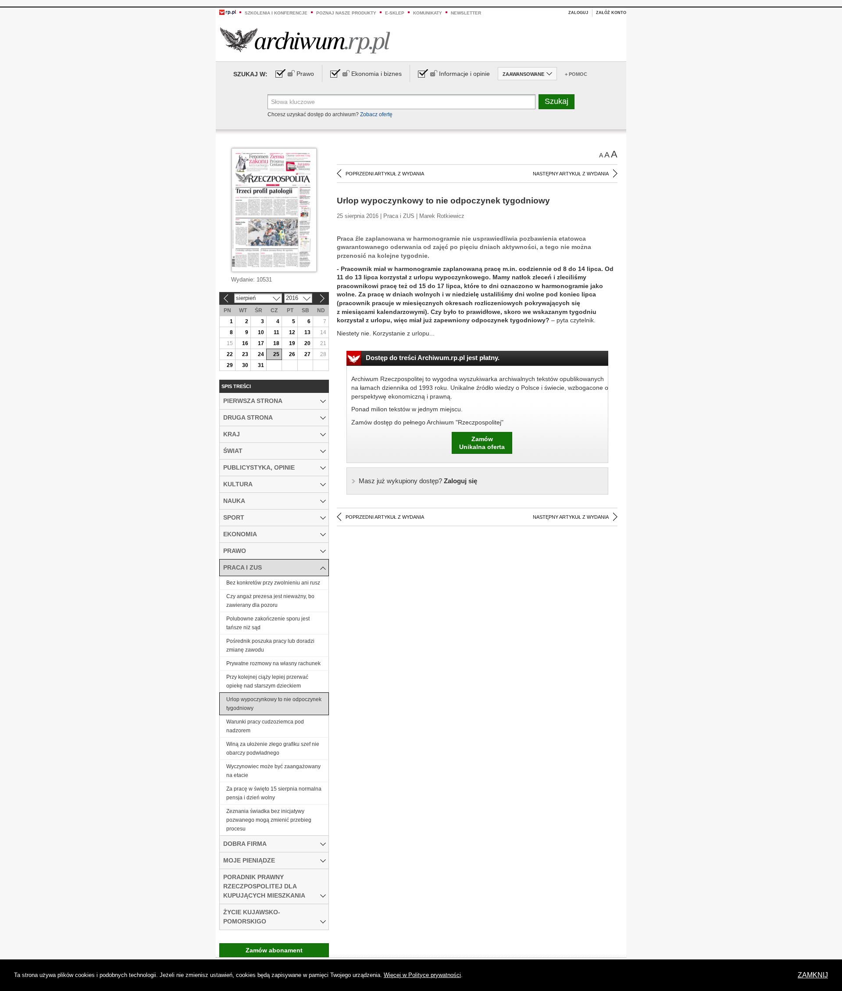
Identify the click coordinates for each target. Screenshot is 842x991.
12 (292, 332)
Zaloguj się (418, 481)
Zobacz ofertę (376, 114)
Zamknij (813, 975)
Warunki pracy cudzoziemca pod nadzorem (265, 726)
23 (245, 354)
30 (245, 365)
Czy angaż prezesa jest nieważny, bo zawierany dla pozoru (270, 600)
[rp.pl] (227, 11)
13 (307, 332)
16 (245, 343)
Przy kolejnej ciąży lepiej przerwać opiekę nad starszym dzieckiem (267, 681)
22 (230, 354)
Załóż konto (611, 13)
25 (276, 354)
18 (276, 343)
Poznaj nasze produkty (346, 13)
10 (261, 332)
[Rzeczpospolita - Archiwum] (305, 40)
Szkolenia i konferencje (276, 13)
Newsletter (466, 13)
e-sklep (394, 13)
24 (261, 354)
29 (230, 365)
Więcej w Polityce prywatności (422, 975)
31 (261, 365)
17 (261, 343)
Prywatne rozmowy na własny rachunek (273, 663)
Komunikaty (427, 13)
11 (276, 332)
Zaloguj (578, 13)
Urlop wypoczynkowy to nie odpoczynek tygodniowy (273, 703)
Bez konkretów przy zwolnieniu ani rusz (273, 583)
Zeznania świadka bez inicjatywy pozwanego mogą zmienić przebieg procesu (268, 820)
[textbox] (401, 101)
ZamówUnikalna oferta (482, 442)
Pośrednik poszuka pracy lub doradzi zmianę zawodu (270, 645)
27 (307, 354)
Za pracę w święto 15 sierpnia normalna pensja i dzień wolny (273, 793)
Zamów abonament (274, 950)
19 (292, 343)
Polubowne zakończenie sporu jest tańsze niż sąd (268, 623)
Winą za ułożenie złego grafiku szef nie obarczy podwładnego (272, 748)
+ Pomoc (576, 74)
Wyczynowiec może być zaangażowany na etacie (273, 770)
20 (307, 343)
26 (292, 354)
